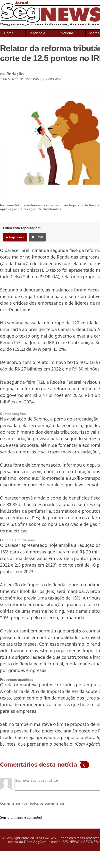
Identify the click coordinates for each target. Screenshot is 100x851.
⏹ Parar (37, 237)
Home (9, 33)
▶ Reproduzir (15, 237)
